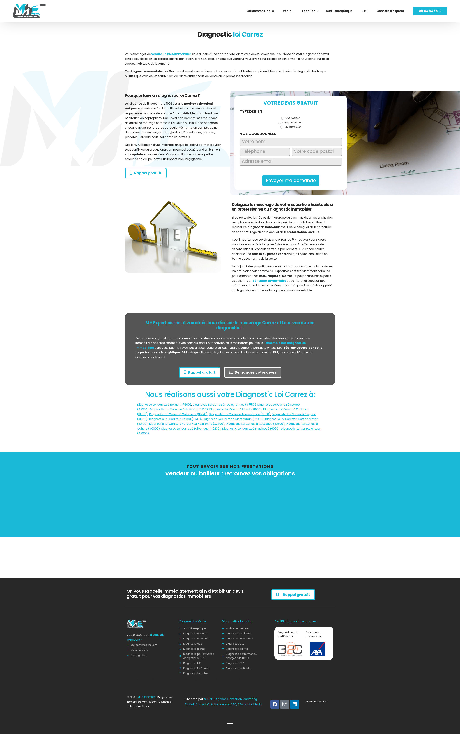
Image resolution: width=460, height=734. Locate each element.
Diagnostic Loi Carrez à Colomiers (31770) (178, 414)
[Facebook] (274, 704)
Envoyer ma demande (291, 180)
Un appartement (292, 122)
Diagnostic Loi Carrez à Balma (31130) (175, 419)
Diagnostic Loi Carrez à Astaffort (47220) (179, 409)
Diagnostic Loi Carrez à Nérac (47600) (164, 405)
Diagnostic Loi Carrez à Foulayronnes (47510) (224, 405)
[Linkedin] (294, 704)
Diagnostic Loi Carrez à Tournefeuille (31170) (239, 414)
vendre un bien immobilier (171, 54)
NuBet (208, 699)
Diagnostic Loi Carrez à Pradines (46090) (251, 429)
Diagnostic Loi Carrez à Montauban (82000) (233, 419)
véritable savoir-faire (269, 281)
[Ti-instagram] (284, 704)
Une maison (292, 118)
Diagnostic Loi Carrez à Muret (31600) (235, 409)
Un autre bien (293, 127)
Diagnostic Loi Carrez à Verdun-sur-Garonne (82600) (186, 424)
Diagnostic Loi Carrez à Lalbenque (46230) (191, 429)
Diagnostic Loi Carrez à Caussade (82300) (255, 424)
